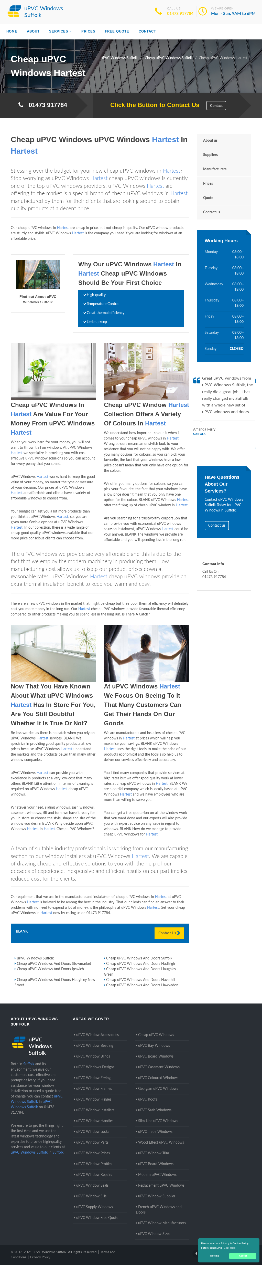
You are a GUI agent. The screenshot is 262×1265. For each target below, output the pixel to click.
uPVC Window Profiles (94, 1164)
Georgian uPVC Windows (158, 1089)
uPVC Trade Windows (155, 1132)
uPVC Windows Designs (95, 1067)
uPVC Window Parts (92, 1142)
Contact (147, 31)
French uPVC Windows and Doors (159, 1209)
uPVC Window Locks (92, 1132)
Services (58, 31)
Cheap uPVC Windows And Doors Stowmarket (54, 964)
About (33, 31)
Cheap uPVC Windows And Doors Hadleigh (140, 964)
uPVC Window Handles (94, 1121)
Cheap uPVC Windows (156, 1035)
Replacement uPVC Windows (161, 1185)
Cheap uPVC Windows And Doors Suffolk (139, 958)
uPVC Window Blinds (93, 1056)
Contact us (211, 212)
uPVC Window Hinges (93, 1099)
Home (11, 31)
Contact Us (167, 933)
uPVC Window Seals (92, 1185)
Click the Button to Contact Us (152, 104)
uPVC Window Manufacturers (162, 1223)
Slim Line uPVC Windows (158, 1121)
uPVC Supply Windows (94, 1207)
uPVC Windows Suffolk (35, 958)
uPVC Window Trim (153, 1153)
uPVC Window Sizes (154, 1234)
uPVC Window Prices (93, 1153)
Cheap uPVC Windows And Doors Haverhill (140, 980)
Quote (208, 198)
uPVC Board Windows (155, 1056)
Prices (88, 31)
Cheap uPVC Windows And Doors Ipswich (50, 969)
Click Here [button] (230, 1247)
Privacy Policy (40, 1257)
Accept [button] (243, 1255)
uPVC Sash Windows (154, 1110)
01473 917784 (180, 14)
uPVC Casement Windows (159, 1067)
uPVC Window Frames (94, 1089)
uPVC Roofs (147, 1099)
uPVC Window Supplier (156, 1196)
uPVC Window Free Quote (97, 1218)
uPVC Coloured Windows (158, 1078)
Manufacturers (214, 169)
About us (210, 140)
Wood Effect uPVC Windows (161, 1142)
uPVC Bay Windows (154, 1046)
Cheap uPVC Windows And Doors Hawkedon (142, 985)
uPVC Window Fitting (93, 1078)
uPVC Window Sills (91, 1196)
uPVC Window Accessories (97, 1035)
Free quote (117, 31)
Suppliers (210, 155)
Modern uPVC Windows (157, 1175)
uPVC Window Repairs (94, 1175)
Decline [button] (214, 1255)
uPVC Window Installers (95, 1110)
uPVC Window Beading (94, 1046)
